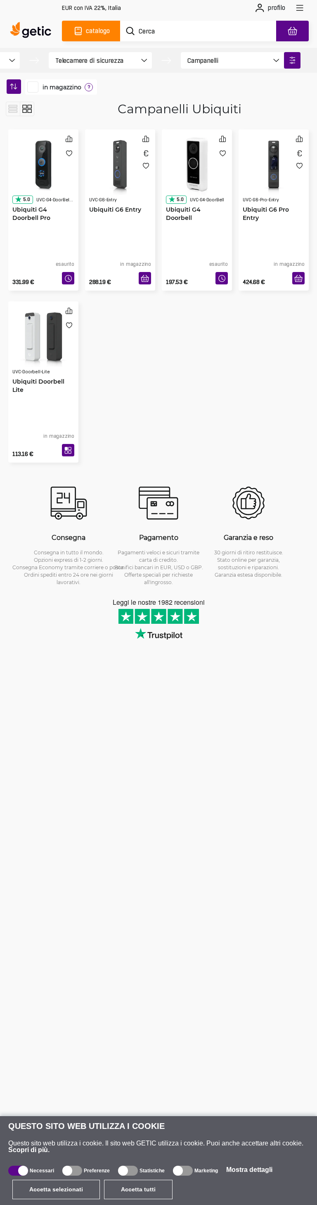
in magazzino (62, 87)
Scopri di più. (29, 1149)
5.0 (26, 199)
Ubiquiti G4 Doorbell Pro (31, 213)
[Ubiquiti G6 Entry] (120, 165)
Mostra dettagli (249, 1169)
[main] (32, 31)
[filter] (292, 60)
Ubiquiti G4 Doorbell (183, 213)
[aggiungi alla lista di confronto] (69, 139)
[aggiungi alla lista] (69, 153)
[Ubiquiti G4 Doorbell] (197, 165)
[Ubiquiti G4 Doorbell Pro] (43, 165)
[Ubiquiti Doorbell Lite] (43, 336)
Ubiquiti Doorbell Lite (38, 385)
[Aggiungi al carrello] (145, 278)
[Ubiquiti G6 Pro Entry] (274, 165)
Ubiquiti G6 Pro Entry (266, 213)
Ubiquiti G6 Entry (115, 209)
